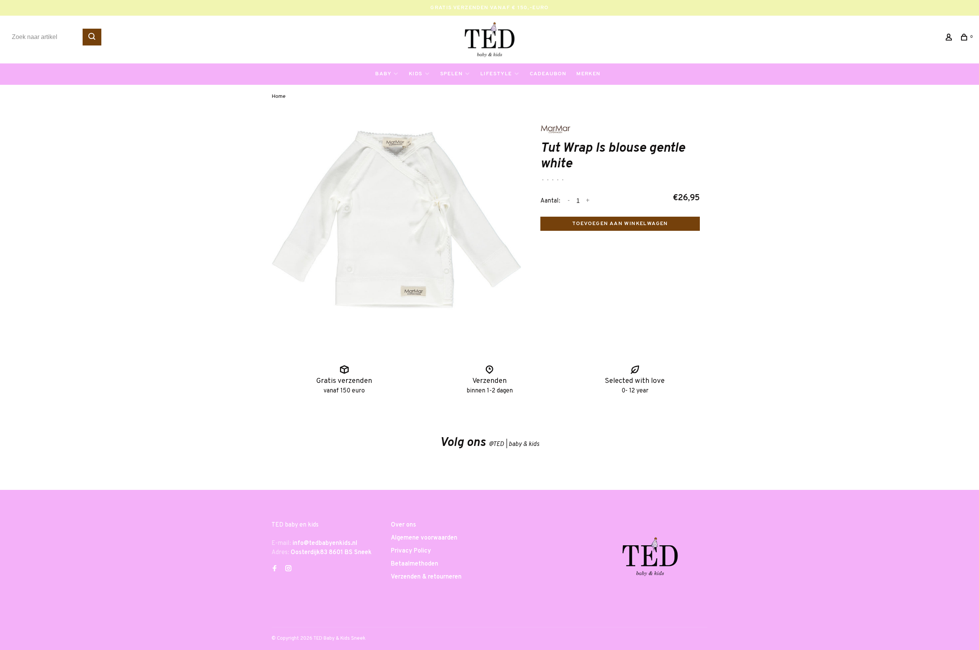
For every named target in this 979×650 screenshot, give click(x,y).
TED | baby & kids (514, 444)
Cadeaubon (548, 74)
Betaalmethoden (414, 564)
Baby (383, 74)
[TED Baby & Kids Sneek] (650, 559)
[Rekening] (950, 39)
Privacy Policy (411, 551)
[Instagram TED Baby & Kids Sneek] (288, 569)
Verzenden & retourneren (426, 577)
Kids (416, 74)
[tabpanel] (396, 228)
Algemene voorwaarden (424, 538)
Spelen (451, 74)
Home (279, 96)
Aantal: (550, 201)
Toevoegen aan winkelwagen (620, 223)
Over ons (403, 525)
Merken (588, 74)
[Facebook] (275, 569)
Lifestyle (496, 74)
